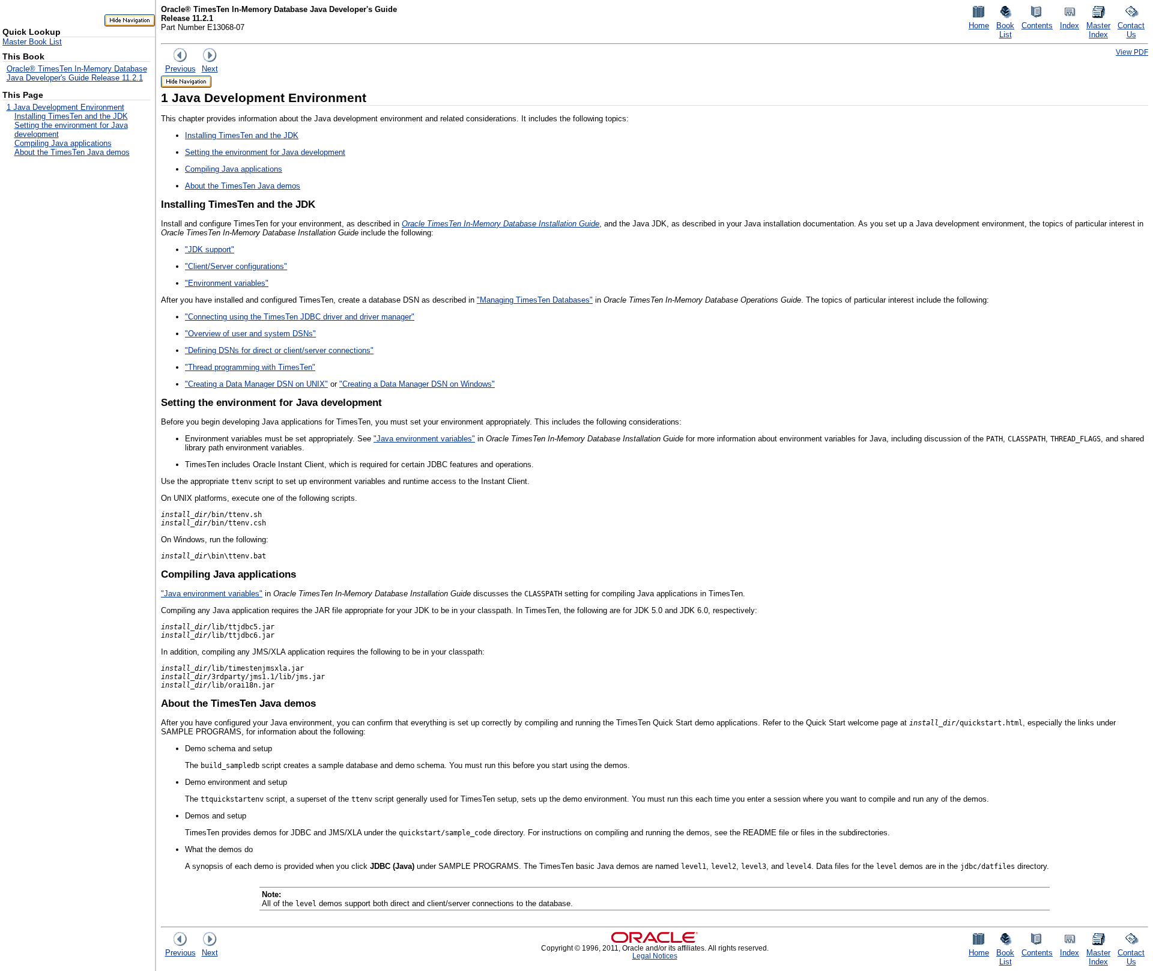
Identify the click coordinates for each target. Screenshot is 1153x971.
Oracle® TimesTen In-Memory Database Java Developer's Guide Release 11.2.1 (77, 73)
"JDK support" (209, 249)
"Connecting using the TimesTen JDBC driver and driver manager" (299, 316)
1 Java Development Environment (65, 107)
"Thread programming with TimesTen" (250, 367)
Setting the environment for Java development (265, 152)
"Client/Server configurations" (236, 266)
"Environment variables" (226, 283)
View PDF (1132, 52)
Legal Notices (654, 956)
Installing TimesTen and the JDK (71, 116)
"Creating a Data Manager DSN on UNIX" (256, 384)
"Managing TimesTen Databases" (535, 299)
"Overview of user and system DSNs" (250, 333)
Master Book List (32, 41)
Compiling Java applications (63, 143)
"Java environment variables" (424, 438)
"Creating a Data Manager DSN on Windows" (417, 384)
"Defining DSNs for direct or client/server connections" (279, 350)
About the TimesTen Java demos (72, 152)
